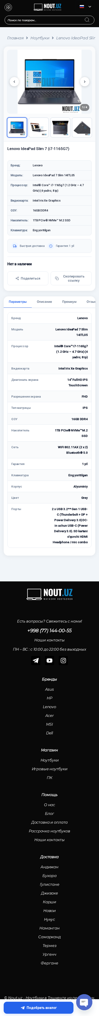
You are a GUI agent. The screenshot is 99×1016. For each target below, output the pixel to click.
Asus (49, 689)
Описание (44, 301)
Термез (49, 946)
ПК (49, 778)
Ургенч (49, 954)
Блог (49, 813)
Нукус (49, 919)
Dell (49, 733)
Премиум (69, 301)
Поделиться (30, 278)
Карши (49, 902)
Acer (49, 715)
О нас (49, 805)
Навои (49, 911)
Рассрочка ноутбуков (49, 831)
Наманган (49, 928)
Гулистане (49, 884)
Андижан (49, 867)
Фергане (49, 963)
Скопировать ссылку (73, 278)
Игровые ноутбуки (49, 769)
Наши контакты (49, 840)
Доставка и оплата (49, 822)
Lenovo (49, 707)
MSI (49, 724)
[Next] (84, 81)
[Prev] (14, 81)
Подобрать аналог (42, 1008)
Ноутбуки (40, 38)
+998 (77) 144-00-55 (49, 630)
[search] (91, 17)
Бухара (49, 876)
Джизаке (49, 893)
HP (49, 698)
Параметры (18, 301)
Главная (15, 38)
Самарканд (49, 937)
